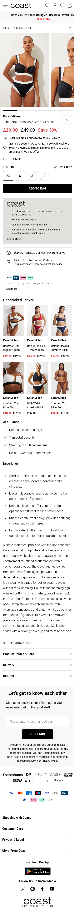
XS (8, 173)
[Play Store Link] (36, 876)
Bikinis (6, 28)
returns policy (55, 261)
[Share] (67, 28)
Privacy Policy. (54, 765)
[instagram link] (21, 894)
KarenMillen (11, 113)
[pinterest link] (31, 894)
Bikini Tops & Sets (23, 28)
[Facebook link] (41, 894)
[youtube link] (50, 894)
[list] (36, 70)
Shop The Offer (30, 148)
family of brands (16, 757)
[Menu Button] (5, 5)
